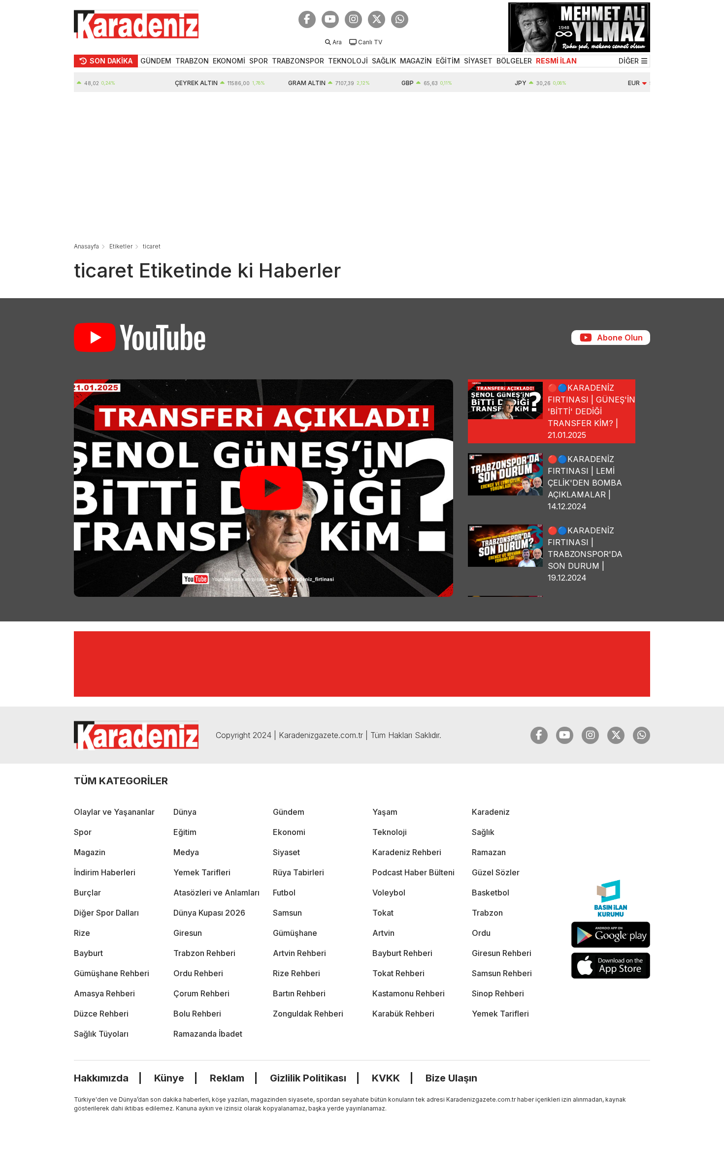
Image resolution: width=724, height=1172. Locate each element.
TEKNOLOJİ (348, 61)
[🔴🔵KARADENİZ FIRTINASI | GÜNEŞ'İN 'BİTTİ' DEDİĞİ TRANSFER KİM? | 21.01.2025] (263, 488)
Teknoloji (389, 832)
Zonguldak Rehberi (308, 1013)
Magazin (89, 852)
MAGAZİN (416, 61)
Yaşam (384, 812)
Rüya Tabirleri (298, 872)
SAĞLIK (384, 61)
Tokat (383, 913)
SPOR (258, 61)
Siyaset (286, 852)
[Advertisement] (362, 166)
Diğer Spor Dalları (106, 913)
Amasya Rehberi (104, 993)
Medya (186, 852)
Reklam (227, 1078)
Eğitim (185, 832)
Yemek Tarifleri (201, 872)
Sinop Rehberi (498, 993)
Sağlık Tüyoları (101, 1034)
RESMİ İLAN (556, 61)
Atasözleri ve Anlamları (216, 892)
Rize (82, 933)
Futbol (284, 892)
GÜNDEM (155, 61)
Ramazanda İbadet (207, 1034)
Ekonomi (289, 832)
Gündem (288, 812)
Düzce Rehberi (101, 1013)
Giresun (187, 933)
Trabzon (487, 913)
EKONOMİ (229, 61)
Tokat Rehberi (398, 973)
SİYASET (478, 61)
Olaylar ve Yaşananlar (114, 812)
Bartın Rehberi (299, 993)
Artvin (383, 933)
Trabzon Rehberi (204, 953)
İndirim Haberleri (104, 872)
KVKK (386, 1078)
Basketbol (490, 892)
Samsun (287, 913)
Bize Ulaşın (451, 1078)
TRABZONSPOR (298, 61)
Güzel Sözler (496, 872)
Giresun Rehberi (501, 953)
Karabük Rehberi (403, 1013)
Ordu (481, 933)
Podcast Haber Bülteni (413, 872)
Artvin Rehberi (299, 953)
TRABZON (192, 61)
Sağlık (483, 832)
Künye (169, 1078)
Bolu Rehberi (197, 1013)
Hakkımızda (101, 1078)
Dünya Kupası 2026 (209, 913)
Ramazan (489, 852)
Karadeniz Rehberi (406, 852)
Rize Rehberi (296, 973)
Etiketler (120, 246)
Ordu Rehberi (198, 973)
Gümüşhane (295, 933)
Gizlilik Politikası (308, 1078)
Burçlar (87, 892)
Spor (83, 832)
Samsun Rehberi (502, 973)
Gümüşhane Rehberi (111, 973)
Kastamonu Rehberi (408, 993)
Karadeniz (491, 812)
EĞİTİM (448, 61)
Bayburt (88, 953)
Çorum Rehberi (201, 993)
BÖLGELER (514, 61)
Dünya (185, 812)
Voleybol (388, 892)
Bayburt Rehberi (402, 953)
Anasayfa (86, 246)
